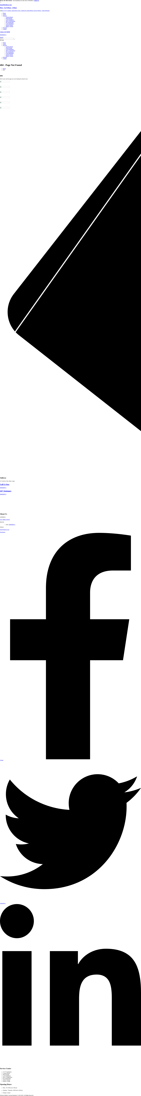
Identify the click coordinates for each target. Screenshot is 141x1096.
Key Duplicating (10, 22)
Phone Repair (9, 18)
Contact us (36, 0)
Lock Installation (10, 19)
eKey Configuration (10, 21)
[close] (0, 2)
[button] (1, 37)
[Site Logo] (24, 10)
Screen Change (9, 25)
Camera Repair (9, 17)
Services (5, 15)
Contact (5, 29)
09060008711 (12, 524)
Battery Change (9, 26)
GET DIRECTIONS (5, 519)
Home (4, 13)
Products (5, 27)
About (4, 14)
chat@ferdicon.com (4, 529)
